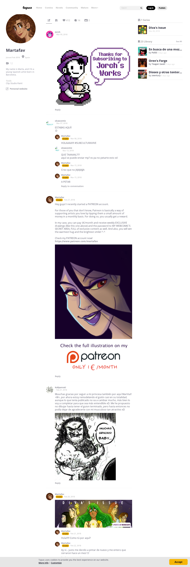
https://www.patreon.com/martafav (76, 241)
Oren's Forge (158, 61)
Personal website (18, 89)
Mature (84, 7)
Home (39, 7)
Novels (59, 7)
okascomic (60, 121)
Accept (178, 562)
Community (72, 7)
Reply (58, 109)
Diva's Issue (157, 28)
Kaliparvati (60, 387)
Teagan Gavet (158, 64)
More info (44, 562)
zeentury (156, 75)
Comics (49, 7)
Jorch (57, 32)
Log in (150, 8)
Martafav (65, 136)
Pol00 (154, 52)
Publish (162, 8)
